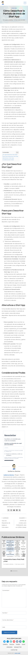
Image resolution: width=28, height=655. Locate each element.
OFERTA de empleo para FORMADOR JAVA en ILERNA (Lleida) (21, 522)
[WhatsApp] (23, 641)
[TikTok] (11, 641)
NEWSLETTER (17, 647)
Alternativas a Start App (8, 158)
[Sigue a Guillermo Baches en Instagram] (11, 510)
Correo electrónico (8, 620)
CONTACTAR (14, 650)
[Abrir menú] (25, 3)
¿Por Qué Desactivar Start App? (10, 154)
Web (3, 627)
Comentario (6, 590)
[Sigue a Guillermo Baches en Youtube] (14, 510)
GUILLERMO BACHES (14, 638)
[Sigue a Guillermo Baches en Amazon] (19, 510)
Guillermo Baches (9, 20)
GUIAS (23, 644)
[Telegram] (7, 641)
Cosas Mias (14, 8)
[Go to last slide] (4, 555)
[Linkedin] (20, 641)
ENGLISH (12, 644)
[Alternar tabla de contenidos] (16, 152)
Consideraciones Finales (8, 159)
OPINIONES (9, 647)
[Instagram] (17, 641)
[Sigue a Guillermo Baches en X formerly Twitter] (8, 510)
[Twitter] (4, 641)
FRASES (18, 644)
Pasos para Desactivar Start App (10, 156)
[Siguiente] (24, 555)
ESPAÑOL (5, 644)
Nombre (5, 613)
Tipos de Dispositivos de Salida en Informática (6, 522)
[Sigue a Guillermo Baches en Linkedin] (17, 510)
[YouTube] (14, 641)
